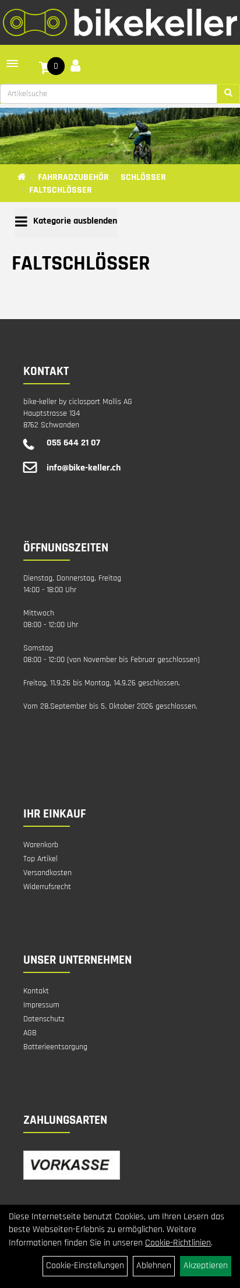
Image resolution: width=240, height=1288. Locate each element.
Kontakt (36, 991)
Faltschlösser (60, 190)
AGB (30, 1033)
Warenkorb (40, 845)
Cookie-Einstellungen (85, 1265)
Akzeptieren (205, 1265)
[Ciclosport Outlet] (120, 22)
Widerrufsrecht (47, 887)
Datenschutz (44, 1019)
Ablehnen (153, 1265)
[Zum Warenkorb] (46, 70)
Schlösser (143, 177)
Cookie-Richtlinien (178, 1243)
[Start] (21, 177)
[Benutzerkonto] (75, 65)
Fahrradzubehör (73, 177)
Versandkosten (47, 873)
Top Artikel (40, 859)
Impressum (41, 1005)
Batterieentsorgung (55, 1047)
